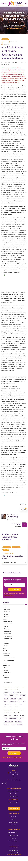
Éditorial (6, 670)
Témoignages (6, 645)
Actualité (5, 607)
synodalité (22, 715)
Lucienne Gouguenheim (11, 562)
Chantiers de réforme (6, 547)
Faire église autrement (14, 25)
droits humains (22, 695)
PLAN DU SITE (14, 848)
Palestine (22, 709)
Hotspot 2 (5, 650)
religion (5, 715)
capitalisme (6, 689)
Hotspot (4, 648)
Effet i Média (18, 854)
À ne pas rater (7, 609)
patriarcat (13, 712)
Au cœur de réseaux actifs (9, 658)
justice (11, 704)
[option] (14, 555)
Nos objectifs (6, 679)
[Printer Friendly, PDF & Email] (23, 504)
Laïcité (21, 704)
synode (5, 718)
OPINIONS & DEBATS (14, 814)
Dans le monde (7, 611)
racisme (18, 712)
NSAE (6, 41)
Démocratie (6, 698)
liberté (5, 707)
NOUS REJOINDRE (14, 846)
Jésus (16, 704)
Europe (5, 701)
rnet (14, 854)
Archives (4, 619)
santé (10, 715)
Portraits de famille (8, 682)
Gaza (23, 701)
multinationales (7, 709)
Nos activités (6, 677)
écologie (13, 724)
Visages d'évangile (7, 633)
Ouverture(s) (6, 626)
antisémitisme (17, 686)
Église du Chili (6, 724)
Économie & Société (8, 638)
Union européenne (18, 721)
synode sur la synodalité (13, 718)
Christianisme (19, 692)
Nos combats (6, 643)
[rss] (6, 783)
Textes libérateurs (5, 39)
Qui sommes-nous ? (7, 675)
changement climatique (15, 689)
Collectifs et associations (9, 660)
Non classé (5, 663)
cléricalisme (11, 695)
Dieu (17, 695)
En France (6, 614)
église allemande (20, 724)
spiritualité (16, 715)
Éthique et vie (7, 641)
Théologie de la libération (8, 721)
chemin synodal (7, 692)
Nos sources (6, 616)
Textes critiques (7, 628)
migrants (10, 707)
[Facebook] (2, 783)
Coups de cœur (7, 667)
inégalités (5, 704)
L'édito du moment (6, 653)
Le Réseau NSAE (6, 549)
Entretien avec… (7, 672)
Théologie (21, 718)
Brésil (23, 686)
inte (12, 854)
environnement (13, 698)
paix (17, 709)
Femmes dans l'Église (12, 701)
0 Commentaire (6, 44)
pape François (6, 712)
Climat (5, 695)
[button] (26, 3)
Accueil (5, 25)
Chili (13, 692)
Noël (13, 709)
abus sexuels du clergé (8, 686)
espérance (20, 698)
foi (19, 701)
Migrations (16, 707)
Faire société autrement (7, 636)
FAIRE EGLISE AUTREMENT (14, 788)
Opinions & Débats (6, 665)
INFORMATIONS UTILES (14, 829)
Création (9, 854)
